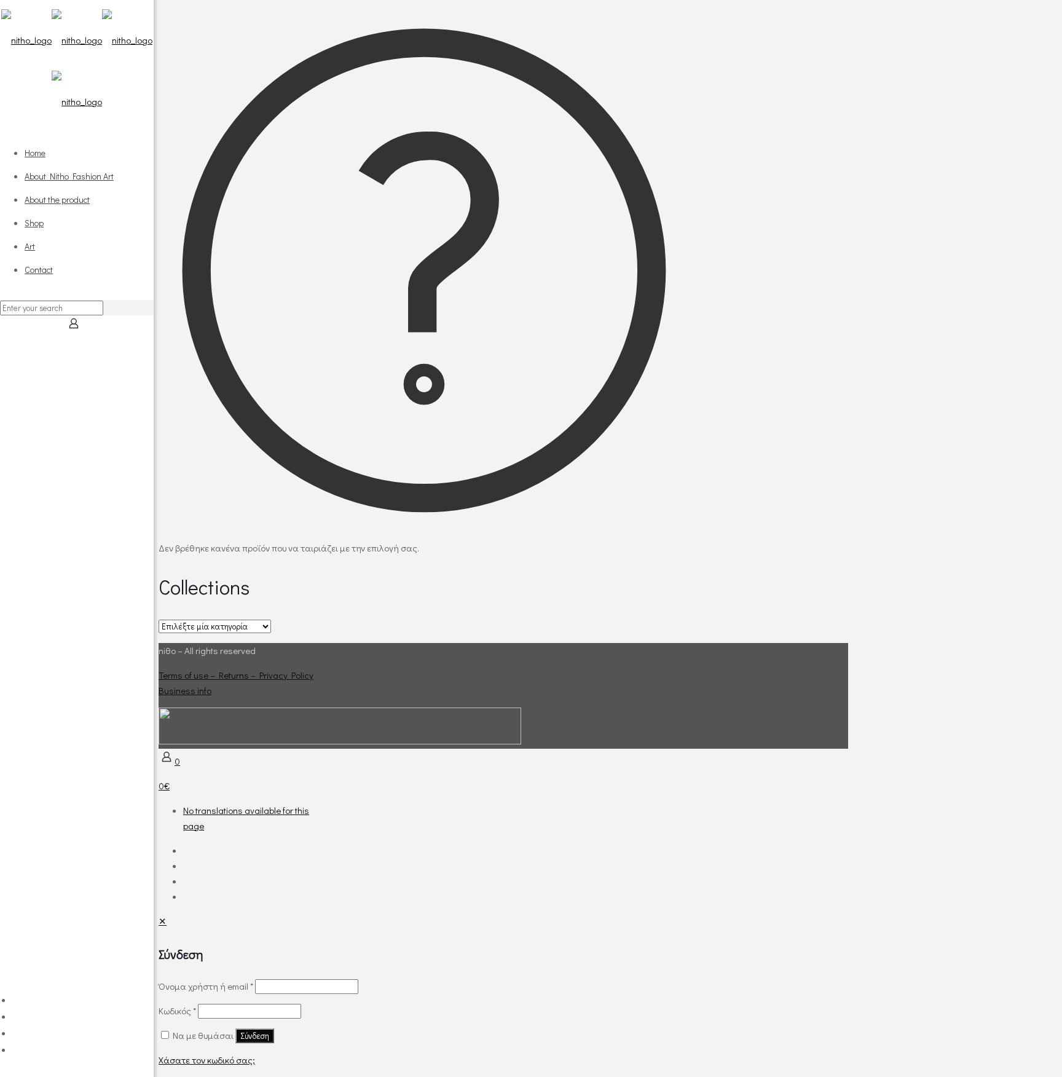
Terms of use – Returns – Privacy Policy (236, 675)
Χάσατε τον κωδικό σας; (207, 1060)
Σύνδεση (254, 1035)
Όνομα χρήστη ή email (206, 986)
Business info (185, 690)
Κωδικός (177, 1010)
